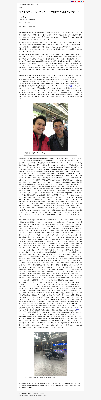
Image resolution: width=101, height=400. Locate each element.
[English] (72, 1)
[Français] (82, 1)
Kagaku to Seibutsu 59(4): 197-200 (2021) (29, 4)
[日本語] (76, 1)
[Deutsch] (79, 1)
